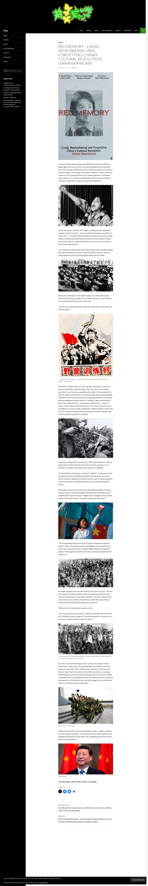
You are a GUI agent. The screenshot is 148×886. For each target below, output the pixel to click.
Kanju (75, 68)
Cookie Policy (44, 882)
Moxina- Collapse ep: (9, 97)
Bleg (5, 30)
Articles (118, 30)
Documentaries (107, 30)
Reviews (88, 30)
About (136, 30)
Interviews (127, 30)
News (81, 30)
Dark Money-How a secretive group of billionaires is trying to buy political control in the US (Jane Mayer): (84, 808)
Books (96, 30)
